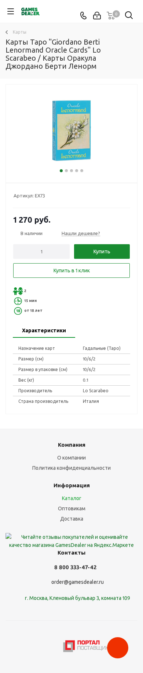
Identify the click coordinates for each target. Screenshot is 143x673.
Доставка (71, 519)
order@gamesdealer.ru (77, 582)
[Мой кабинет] (97, 16)
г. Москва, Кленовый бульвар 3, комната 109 (77, 598)
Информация (72, 485)
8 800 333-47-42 (75, 567)
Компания (71, 445)
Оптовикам (71, 508)
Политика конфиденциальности (71, 468)
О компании (71, 458)
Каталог (71, 498)
